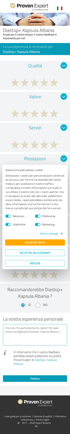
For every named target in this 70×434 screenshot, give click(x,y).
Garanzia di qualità (43, 416)
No (45, 305)
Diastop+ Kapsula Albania (35, 362)
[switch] (37, 216)
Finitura (35, 378)
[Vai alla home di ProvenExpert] (29, 10)
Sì (29, 305)
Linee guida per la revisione (17, 416)
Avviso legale (42, 419)
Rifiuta (35, 263)
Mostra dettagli (49, 233)
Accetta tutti (35, 242)
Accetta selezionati (35, 252)
